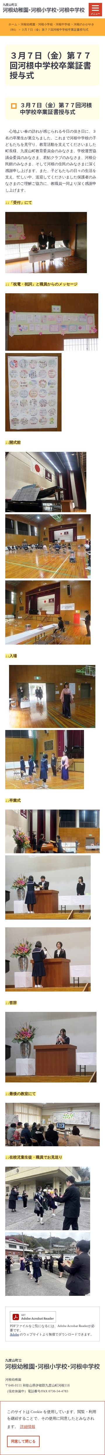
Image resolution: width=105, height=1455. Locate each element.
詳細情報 (27, 1427)
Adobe (14, 1334)
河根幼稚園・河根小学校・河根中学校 (45, 24)
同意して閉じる (23, 1441)
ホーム (12, 24)
